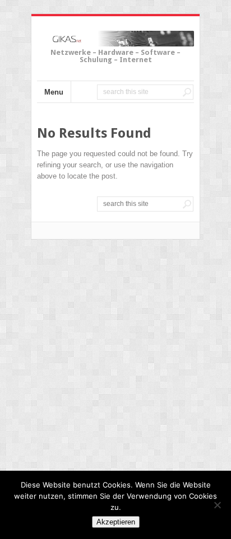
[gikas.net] (115, 40)
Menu (53, 92)
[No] (217, 504)
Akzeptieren (115, 522)
